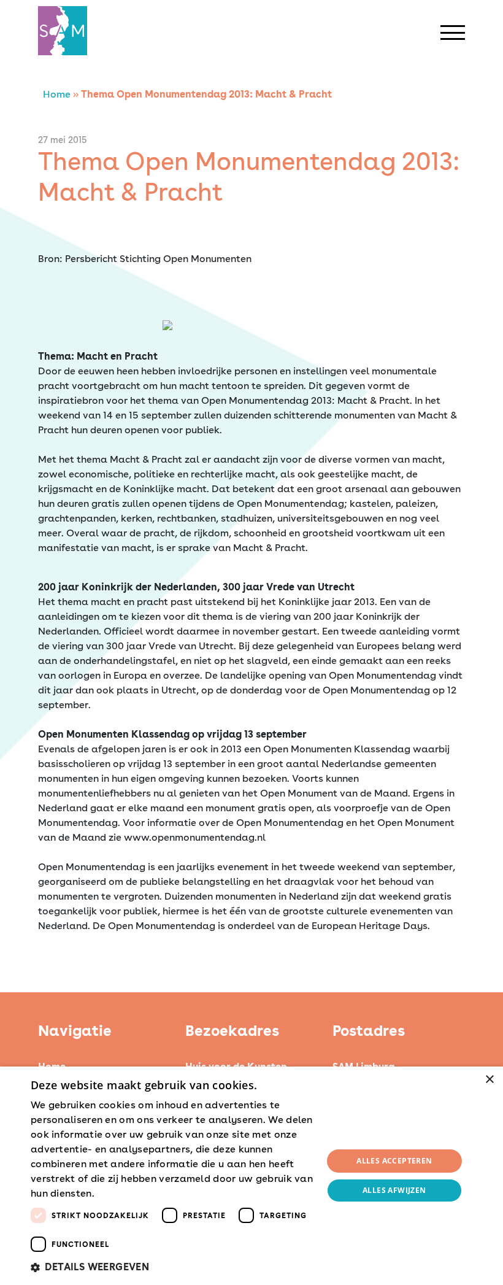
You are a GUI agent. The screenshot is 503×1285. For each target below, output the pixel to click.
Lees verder (118, 1194)
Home (57, 94)
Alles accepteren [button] (394, 1161)
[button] (172, 1267)
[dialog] (251, 1176)
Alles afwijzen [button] (394, 1190)
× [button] (489, 1079)
